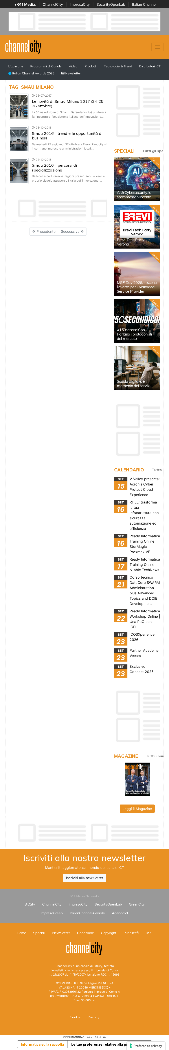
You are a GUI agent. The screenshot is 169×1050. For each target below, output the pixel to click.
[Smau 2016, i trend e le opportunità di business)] (19, 138)
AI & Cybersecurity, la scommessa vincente (134, 194)
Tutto (157, 469)
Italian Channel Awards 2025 (32, 73)
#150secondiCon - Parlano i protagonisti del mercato (134, 334)
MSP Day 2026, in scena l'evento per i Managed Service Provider (137, 287)
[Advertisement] (89, 833)
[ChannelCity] (23, 46)
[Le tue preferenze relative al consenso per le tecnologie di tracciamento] (146, 1046)
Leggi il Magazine (137, 808)
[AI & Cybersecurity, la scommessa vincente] (137, 179)
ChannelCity (53, 4)
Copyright (108, 933)
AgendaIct (120, 913)
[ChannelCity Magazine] (137, 779)
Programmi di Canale (46, 66)
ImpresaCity (80, 4)
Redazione (85, 933)
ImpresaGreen (52, 913)
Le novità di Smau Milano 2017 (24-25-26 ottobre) (68, 104)
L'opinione (15, 66)
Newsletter (72, 73)
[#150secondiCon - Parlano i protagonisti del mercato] (137, 321)
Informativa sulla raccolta (42, 1044)
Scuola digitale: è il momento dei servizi (133, 383)
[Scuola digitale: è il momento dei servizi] (137, 368)
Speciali (39, 933)
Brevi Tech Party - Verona (132, 242)
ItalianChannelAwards (87, 913)
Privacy (93, 1017)
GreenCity (137, 904)
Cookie (75, 1017)
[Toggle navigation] (157, 47)
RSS (149, 933)
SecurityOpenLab (111, 4)
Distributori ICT (150, 66)
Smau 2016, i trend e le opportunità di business (67, 136)
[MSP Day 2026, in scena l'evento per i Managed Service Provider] (137, 274)
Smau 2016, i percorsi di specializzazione (54, 168)
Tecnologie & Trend (118, 66)
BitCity (29, 904)
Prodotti (91, 66)
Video (73, 66)
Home (21, 933)
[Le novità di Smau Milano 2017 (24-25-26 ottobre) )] (19, 106)
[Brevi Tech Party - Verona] (137, 227)
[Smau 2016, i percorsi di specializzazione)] (19, 170)
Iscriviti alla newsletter (84, 878)
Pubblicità (131, 933)
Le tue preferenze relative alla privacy (103, 1044)
